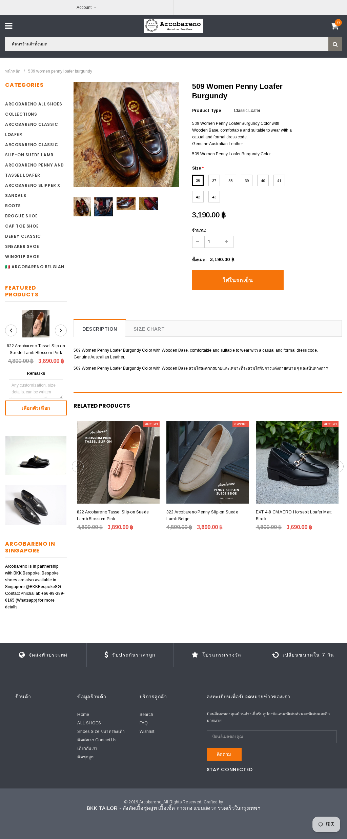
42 (198, 197)
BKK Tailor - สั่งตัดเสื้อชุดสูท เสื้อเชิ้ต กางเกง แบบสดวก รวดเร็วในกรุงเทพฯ (173, 808)
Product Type (206, 110)
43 (214, 197)
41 (279, 181)
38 (230, 181)
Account (84, 7)
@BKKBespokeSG (43, 586)
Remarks (36, 373)
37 (214, 181)
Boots (13, 206)
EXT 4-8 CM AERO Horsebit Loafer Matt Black (294, 515)
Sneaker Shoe (22, 246)
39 (247, 181)
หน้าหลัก (12, 71)
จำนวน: (199, 230)
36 (198, 180)
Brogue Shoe (21, 216)
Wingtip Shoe (22, 256)
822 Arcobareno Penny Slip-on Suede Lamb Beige (202, 515)
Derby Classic (23, 236)
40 (263, 181)
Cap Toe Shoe (22, 226)
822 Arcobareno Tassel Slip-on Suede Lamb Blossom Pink (36, 349)
